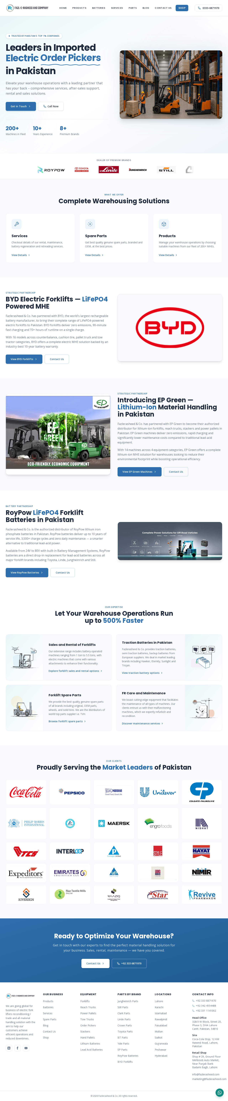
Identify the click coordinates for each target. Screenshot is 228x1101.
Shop (181, 8)
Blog (145, 8)
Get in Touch (19, 106)
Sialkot (158, 1037)
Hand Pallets (87, 1037)
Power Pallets (88, 1013)
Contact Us (163, 8)
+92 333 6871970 (131, 963)
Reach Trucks (88, 1007)
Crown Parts (125, 1025)
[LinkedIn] (9, 1048)
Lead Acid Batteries (91, 1049)
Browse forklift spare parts (66, 721)
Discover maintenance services (141, 723)
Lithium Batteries (90, 1043)
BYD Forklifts (125, 1061)
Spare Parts (49, 1019)
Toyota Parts (125, 1031)
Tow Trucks (87, 1019)
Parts (133, 8)
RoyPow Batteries (128, 1055)
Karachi (159, 1007)
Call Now (53, 106)
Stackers (85, 1031)
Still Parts (123, 1007)
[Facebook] (17, 1048)
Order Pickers (88, 1025)
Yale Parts (123, 1043)
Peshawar (160, 1049)
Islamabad (161, 1013)
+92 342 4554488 (206, 1005)
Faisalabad (161, 1025)
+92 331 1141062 (206, 1010)
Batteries (98, 8)
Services (117, 8)
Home (63, 8)
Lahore (159, 1001)
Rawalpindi (161, 1019)
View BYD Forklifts (22, 359)
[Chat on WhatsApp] (220, 1093)
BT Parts (123, 1037)
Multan (159, 1031)
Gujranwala (161, 1043)
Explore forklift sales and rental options (74, 671)
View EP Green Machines (137, 471)
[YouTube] (26, 1048)
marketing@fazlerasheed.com (207, 1079)
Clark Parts (124, 1013)
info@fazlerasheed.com (205, 1074)
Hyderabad (161, 1055)
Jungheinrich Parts (128, 1001)
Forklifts (85, 1001)
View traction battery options (140, 672)
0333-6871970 (211, 8)
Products (79, 8)
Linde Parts (124, 1019)
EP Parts (122, 1049)
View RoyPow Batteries (25, 572)
